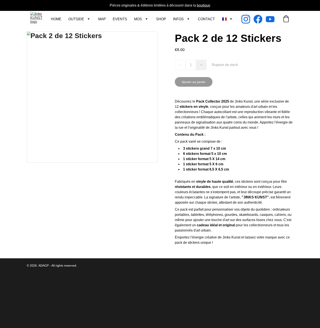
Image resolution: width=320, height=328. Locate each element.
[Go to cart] (286, 19)
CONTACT (206, 19)
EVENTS (120, 19)
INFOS (178, 19)
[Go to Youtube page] (270, 19)
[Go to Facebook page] (260, 19)
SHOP (161, 19)
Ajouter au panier (193, 82)
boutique (203, 5)
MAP (102, 19)
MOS (138, 19)
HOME (56, 19)
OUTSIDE (76, 19)
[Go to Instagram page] (247, 19)
